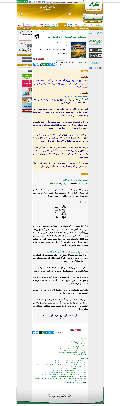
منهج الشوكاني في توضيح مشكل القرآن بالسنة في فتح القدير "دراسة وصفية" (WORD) (60, 378)
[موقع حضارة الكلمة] (70, 25)
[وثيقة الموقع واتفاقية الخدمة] (59, 3)
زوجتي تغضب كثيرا (79, 344)
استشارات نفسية (67, 29)
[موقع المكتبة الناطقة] (35, 25)
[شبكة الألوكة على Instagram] (39, 2)
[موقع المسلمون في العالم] (54, 25)
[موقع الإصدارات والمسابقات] (28, 25)
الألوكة (48, 395)
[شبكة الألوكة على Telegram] (43, 2)
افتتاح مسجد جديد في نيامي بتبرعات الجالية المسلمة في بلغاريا (95, 41)
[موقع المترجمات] (20, 25)
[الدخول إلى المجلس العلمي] (92, 21)
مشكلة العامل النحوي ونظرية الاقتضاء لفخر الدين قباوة (69, 374)
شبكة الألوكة (79, 31)
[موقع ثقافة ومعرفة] (84, 25)
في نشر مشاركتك (27, 57)
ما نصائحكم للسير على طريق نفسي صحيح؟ (72, 348)
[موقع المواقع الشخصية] (47, 25)
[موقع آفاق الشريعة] (91, 25)
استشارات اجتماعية (49, 29)
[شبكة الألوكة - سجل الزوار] (69, 2)
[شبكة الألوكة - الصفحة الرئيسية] (75, 3)
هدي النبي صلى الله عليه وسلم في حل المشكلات (70, 372)
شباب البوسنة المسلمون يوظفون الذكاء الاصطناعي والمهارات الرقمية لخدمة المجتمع (95, 37)
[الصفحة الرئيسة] (83, 2)
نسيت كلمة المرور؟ (27, 44)
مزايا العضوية (21, 49)
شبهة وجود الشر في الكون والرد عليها (74, 362)
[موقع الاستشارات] (62, 25)
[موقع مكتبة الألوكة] (41, 25)
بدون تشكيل (60, 62)
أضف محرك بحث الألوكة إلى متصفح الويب (60, 397)
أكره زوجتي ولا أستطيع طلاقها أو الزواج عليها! (71, 352)
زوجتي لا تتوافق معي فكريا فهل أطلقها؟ (73, 350)
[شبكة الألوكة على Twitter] (33, 2)
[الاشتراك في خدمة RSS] (80, 2)
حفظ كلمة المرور (26, 43)
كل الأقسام (74, 29)
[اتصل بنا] (49, 2)
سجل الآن (26, 51)
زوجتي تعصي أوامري (79, 343)
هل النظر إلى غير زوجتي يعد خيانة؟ (74, 360)
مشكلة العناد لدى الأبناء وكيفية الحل (74, 370)
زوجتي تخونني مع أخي (78, 382)
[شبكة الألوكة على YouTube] (36, 2)
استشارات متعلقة (61, 45)
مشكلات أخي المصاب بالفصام (76, 346)
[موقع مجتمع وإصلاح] (77, 25)
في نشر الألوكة (27, 60)
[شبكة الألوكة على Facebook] (29, 2)
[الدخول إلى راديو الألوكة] (91, 18)
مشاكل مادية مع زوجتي (78, 341)
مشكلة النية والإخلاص (78, 368)
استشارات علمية (39, 29)
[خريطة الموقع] (82, 2)
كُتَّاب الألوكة (95, 28)
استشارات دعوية (58, 29)
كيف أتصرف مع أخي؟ (78, 354)
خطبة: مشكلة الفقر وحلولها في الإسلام (73, 376)
